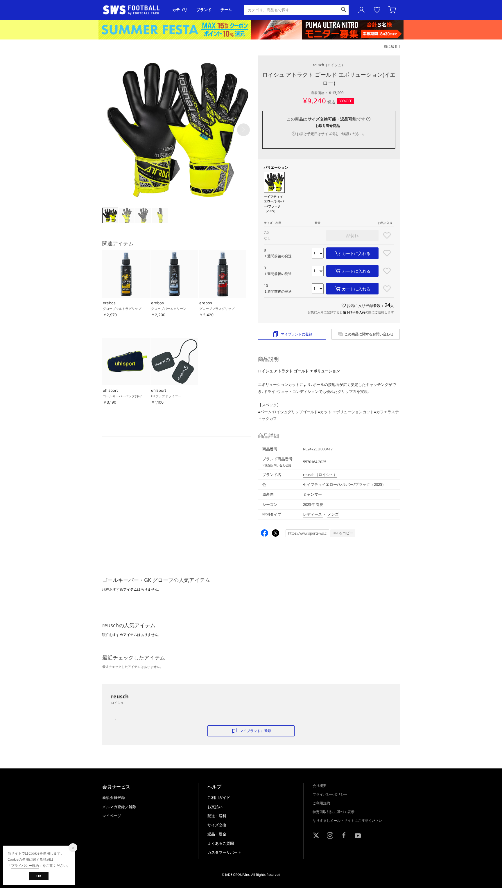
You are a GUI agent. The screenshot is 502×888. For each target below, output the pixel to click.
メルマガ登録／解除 (119, 806)
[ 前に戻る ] (391, 46)
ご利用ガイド (218, 797)
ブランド (203, 10)
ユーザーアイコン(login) (361, 10)
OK (39, 875)
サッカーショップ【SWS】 (133, 10)
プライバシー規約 (25, 865)
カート (393, 10)
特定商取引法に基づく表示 (333, 811)
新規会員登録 (113, 797)
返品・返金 (216, 834)
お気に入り (377, 10)
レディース (313, 514)
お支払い (215, 806)
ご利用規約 (321, 803)
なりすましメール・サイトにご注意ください (347, 820)
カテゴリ (179, 10)
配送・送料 (216, 815)
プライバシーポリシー (330, 794)
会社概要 (320, 785)
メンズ (333, 514)
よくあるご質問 (220, 843)
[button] (243, 129)
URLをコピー (343, 533)
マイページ (111, 815)
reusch (329, 64)
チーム (226, 10)
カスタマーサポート (224, 852)
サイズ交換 (216, 825)
